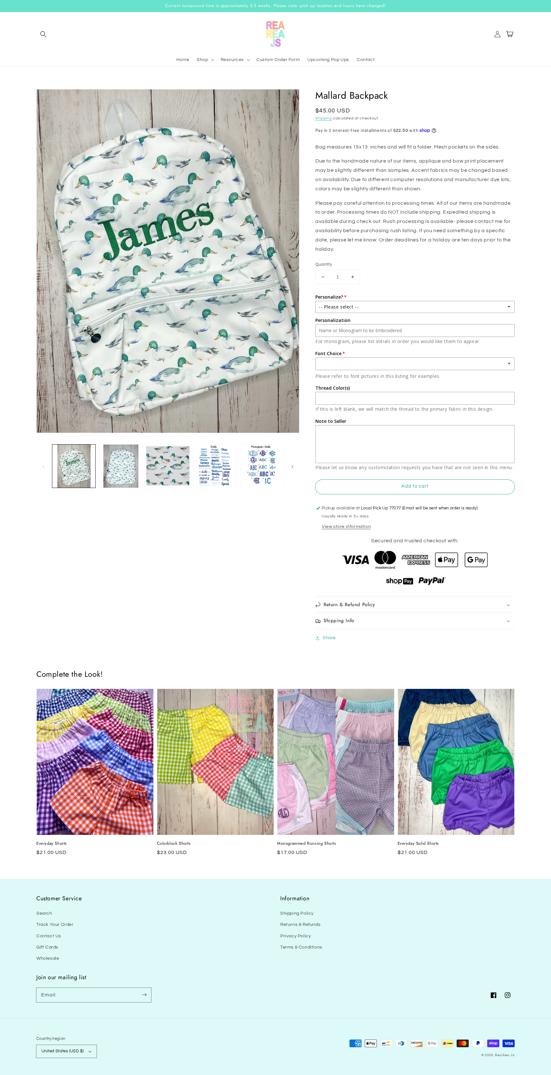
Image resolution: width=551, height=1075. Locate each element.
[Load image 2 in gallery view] (121, 466)
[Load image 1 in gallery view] (74, 466)
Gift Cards (47, 947)
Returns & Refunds (300, 924)
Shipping (323, 118)
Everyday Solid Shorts (418, 843)
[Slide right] (292, 466)
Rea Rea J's (505, 1055)
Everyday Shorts (51, 843)
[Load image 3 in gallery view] (168, 466)
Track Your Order (55, 924)
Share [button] (329, 638)
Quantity (323, 264)
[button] (43, 34)
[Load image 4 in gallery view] (215, 466)
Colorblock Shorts (174, 843)
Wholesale (47, 958)
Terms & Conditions (301, 947)
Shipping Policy (297, 913)
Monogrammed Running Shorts (306, 843)
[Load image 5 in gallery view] (262, 466)
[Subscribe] (144, 995)
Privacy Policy (295, 936)
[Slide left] (43, 466)
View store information (346, 526)
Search (44, 913)
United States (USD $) (62, 1051)
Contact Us (48, 936)
